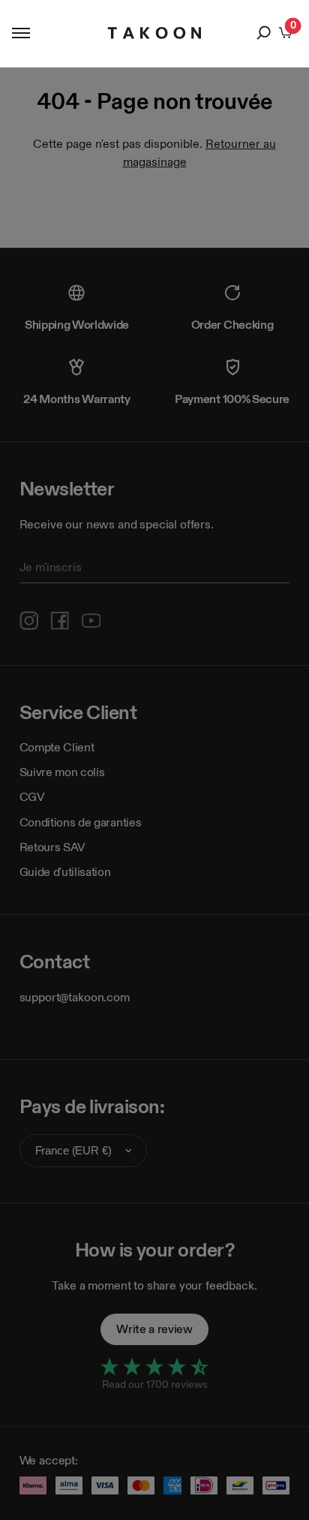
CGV (32, 797)
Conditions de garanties (81, 822)
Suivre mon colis (62, 772)
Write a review (154, 1329)
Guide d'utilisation (65, 872)
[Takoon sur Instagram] (29, 621)
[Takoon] (155, 33)
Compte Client (57, 747)
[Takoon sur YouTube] (91, 621)
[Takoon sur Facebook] (60, 621)
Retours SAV (53, 847)
